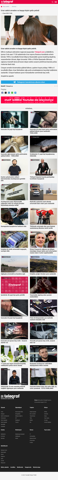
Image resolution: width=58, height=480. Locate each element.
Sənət (16, 438)
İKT (16, 418)
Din (30, 422)
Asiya (45, 416)
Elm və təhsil (32, 413)
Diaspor (3, 413)
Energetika (17, 413)
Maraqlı (2, 438)
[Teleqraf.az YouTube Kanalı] (29, 100)
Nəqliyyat (17, 420)
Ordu (2, 411)
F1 (30, 434)
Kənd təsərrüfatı (19, 411)
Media (31, 420)
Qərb (2, 458)
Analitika (3, 426)
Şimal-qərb (3, 452)
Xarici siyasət (4, 420)
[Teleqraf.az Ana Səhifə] (7, 1)
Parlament (3, 418)
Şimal (2, 454)
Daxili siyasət (4, 422)
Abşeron (3, 456)
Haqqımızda (28, 467)
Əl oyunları (32, 440)
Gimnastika (32, 436)
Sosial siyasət (33, 411)
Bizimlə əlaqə (36, 467)
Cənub (2, 460)
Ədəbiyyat (17, 436)
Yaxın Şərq (46, 418)
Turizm (17, 422)
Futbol (31, 442)
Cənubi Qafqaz (47, 422)
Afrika (45, 411)
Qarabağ (3, 424)
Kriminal (3, 436)
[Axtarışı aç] (53, 2)
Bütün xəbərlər (5, 467)
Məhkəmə (3, 434)
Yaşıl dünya (32, 416)
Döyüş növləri (33, 438)
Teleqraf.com (40, 52)
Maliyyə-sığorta (19, 416)
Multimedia (20, 467)
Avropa (46, 420)
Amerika (46, 413)
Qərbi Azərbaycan (5, 416)
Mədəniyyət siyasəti (19, 434)
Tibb (31, 418)
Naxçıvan (3, 462)
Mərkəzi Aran (4, 450)
